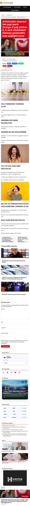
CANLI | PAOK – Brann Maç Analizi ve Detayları (13, 429)
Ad (2, 322)
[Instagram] (11, 372)
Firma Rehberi (17, 7)
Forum (25, 7)
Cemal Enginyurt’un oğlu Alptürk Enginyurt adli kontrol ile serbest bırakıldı (15, 432)
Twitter (9, 63)
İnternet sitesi (4, 333)
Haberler (3, 15)
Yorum (3, 309)
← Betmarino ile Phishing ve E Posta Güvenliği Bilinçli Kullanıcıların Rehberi (7, 239)
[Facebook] (3, 372)
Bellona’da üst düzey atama (9, 425)
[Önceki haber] (23, 382)
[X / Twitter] (7, 372)
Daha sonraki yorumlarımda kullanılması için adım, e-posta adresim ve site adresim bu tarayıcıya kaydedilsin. (15, 342)
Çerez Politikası (15, 10)
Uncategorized (9, 15)
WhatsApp (21, 63)
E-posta (3, 327)
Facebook (15, 63)
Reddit (4, 65)
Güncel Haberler (7, 7)
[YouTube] (15, 372)
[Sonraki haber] (26, 382)
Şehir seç (5, 360)
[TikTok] (19, 372)
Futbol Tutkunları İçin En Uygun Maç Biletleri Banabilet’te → (23, 239)
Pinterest (10, 65)
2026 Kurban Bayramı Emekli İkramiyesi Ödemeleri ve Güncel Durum (14, 427)
